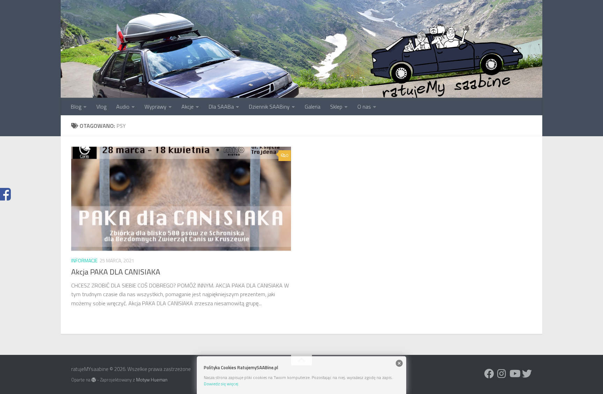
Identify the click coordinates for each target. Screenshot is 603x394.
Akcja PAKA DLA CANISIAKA (115, 272)
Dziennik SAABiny (269, 106)
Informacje (84, 260)
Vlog (101, 106)
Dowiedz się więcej (221, 383)
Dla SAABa (221, 106)
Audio (122, 106)
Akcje (187, 106)
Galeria (312, 106)
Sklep (336, 106)
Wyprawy (155, 106)
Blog (76, 106)
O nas (364, 106)
